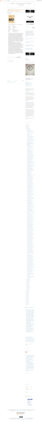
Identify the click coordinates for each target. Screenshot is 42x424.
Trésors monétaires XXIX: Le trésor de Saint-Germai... (30, 177)
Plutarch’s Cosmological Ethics (30, 229)
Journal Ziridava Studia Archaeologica (30, 338)
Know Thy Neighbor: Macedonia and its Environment (30, 238)
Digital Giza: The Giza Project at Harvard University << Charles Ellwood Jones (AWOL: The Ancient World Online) (30, 359)
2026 (27, 125)
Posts (27, 387)
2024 (27, 127)
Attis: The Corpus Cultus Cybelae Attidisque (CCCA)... (30, 199)
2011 (27, 302)
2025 (27, 126)
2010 (27, 303)
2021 (27, 291)
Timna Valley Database (29, 159)
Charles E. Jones (32, 88)
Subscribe (30, 21)
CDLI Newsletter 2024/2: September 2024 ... (29, 135)
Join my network (30, 404)
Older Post (23, 80)
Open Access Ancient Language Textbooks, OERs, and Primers (29, 48)
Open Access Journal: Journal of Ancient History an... (30, 235)
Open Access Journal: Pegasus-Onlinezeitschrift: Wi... (30, 269)
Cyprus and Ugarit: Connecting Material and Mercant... (30, 179)
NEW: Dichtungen (28, 82)
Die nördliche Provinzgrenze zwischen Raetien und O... (30, 161)
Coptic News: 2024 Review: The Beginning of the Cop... (30, 184)
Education (29, 402)
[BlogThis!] (17, 57)
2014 (27, 299)
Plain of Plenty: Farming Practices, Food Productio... (30, 206)
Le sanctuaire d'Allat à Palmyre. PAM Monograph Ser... (30, 186)
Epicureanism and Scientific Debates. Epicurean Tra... (30, 222)
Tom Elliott (27, 352)
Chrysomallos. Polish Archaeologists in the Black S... (30, 197)
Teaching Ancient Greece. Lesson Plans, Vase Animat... (30, 244)
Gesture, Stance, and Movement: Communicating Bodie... (30, 165)
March (28, 286)
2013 (27, 300)
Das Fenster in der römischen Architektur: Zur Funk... (30, 217)
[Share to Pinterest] (20, 57)
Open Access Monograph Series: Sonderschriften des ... (30, 249)
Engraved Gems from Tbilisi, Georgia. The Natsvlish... (30, 193)
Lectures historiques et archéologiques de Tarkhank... (30, 273)
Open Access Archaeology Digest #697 (30, 339)
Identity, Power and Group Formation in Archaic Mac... (30, 151)
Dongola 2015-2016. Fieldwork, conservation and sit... (30, 195)
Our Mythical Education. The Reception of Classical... (30, 240)
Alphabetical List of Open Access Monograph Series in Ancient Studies (30, 45)
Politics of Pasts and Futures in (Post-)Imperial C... (30, 201)
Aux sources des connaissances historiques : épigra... (30, 189)
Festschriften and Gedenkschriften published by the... (30, 220)
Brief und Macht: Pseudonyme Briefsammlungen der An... (30, 158)
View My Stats (27, 384)
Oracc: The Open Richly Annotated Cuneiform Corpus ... (30, 210)
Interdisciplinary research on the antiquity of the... (30, 191)
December (28, 128)
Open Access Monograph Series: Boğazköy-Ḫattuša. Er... (30, 259)
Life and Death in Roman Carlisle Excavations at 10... (30, 214)
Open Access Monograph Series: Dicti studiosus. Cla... (30, 257)
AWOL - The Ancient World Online (21, 4)
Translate (31, 79)
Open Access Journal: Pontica (30, 181)
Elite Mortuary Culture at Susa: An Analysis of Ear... (30, 204)
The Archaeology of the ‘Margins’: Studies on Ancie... (30, 208)
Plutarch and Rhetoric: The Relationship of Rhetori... (30, 233)
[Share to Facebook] (19, 57)
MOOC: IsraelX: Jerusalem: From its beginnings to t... (30, 188)
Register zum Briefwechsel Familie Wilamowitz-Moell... (30, 263)
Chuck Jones (27, 351)
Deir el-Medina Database (29, 182)
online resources (19, 409)
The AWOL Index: (28, 31)
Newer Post (8, 80)
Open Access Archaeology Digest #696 (30, 340)
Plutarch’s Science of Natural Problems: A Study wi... (30, 228)
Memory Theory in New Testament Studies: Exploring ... (30, 167)
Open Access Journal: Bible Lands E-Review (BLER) (30, 277)
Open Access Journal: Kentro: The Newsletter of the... (30, 267)
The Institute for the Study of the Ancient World (22, 410)
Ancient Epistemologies (29, 180)
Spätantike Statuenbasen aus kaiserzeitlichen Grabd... (30, 202)
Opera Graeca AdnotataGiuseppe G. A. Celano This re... (30, 136)
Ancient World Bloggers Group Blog (30, 93)
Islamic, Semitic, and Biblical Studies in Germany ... (30, 146)
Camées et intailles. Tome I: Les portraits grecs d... (30, 150)
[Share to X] (18, 57)
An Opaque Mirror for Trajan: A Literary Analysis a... (30, 231)
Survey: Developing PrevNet (30, 215)
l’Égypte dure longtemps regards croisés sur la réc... (30, 140)
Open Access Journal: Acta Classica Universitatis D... (30, 236)
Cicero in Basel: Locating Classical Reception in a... (30, 226)
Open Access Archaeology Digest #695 (30, 341)
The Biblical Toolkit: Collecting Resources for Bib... (30, 131)
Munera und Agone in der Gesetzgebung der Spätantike (30, 224)
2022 (27, 290)
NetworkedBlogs (29, 399)
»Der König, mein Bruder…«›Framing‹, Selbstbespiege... (29, 173)
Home (16, 80)
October (28, 278)
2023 (27, 289)
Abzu (31, 109)
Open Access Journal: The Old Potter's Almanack (30, 271)
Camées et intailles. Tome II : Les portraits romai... (30, 148)
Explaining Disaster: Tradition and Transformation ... (30, 163)
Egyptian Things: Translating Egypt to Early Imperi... (30, 156)
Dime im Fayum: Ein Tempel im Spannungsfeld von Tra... (30, 138)
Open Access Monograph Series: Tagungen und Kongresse (30, 251)
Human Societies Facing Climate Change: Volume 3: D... (30, 142)
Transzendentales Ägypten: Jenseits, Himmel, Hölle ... (30, 169)
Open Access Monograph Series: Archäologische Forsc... (30, 246)
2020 (27, 292)
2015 (27, 298)
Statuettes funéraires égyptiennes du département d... (30, 175)
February (28, 287)
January (28, 288)
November (28, 129)
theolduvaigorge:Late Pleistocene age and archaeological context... (30, 337)
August (28, 280)
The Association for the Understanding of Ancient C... (30, 153)
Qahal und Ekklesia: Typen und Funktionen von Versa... (30, 170)
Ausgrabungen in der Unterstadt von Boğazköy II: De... (30, 261)
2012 (27, 301)
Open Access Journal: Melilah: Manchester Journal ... (30, 264)
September (28, 279)
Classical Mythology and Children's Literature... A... (30, 242)
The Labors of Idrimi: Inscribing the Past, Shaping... (30, 219)
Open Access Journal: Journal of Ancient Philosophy (30, 248)
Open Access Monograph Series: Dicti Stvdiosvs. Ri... (30, 255)
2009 (27, 304)
